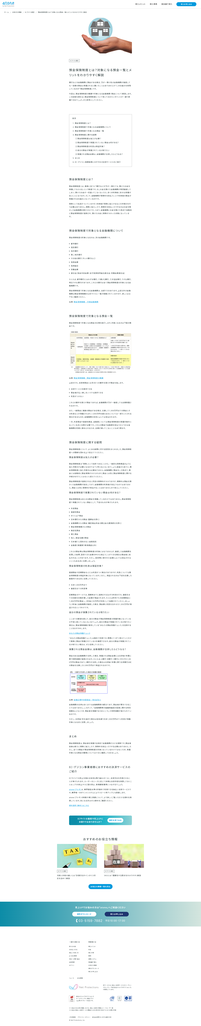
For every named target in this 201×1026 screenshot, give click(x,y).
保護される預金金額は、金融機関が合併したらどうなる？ (100, 154)
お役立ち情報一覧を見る (100, 886)
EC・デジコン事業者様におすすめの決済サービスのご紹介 (98, 162)
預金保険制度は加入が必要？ (89, 138)
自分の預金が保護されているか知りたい (93, 150)
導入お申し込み (186, 4)
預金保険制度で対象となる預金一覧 (89, 131)
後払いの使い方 (74, 953)
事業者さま (92, 942)
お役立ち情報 (92, 965)
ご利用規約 (72, 1017)
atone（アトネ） (75, 789)
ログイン (71, 965)
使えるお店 (72, 946)
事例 (89, 956)
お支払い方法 (73, 949)
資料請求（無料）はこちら (79, 805)
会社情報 (80, 978)
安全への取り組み (74, 959)
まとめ (77, 158)
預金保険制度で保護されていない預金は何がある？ (98, 142)
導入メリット (92, 946)
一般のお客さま (74, 942)
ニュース (71, 978)
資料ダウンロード (84, 914)
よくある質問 (73, 956)
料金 (89, 949)
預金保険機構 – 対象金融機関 (86, 302)
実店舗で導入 (92, 962)
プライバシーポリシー (84, 1017)
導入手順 (91, 953)
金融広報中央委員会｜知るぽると (87, 700)
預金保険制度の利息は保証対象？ (91, 146)
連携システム (92, 959)
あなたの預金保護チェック (79, 633)
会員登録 (72, 962)
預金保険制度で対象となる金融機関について (93, 127)
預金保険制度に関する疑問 (86, 135)
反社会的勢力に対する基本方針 (101, 1017)
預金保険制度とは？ (83, 123)
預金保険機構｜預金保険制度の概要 (88, 378)
